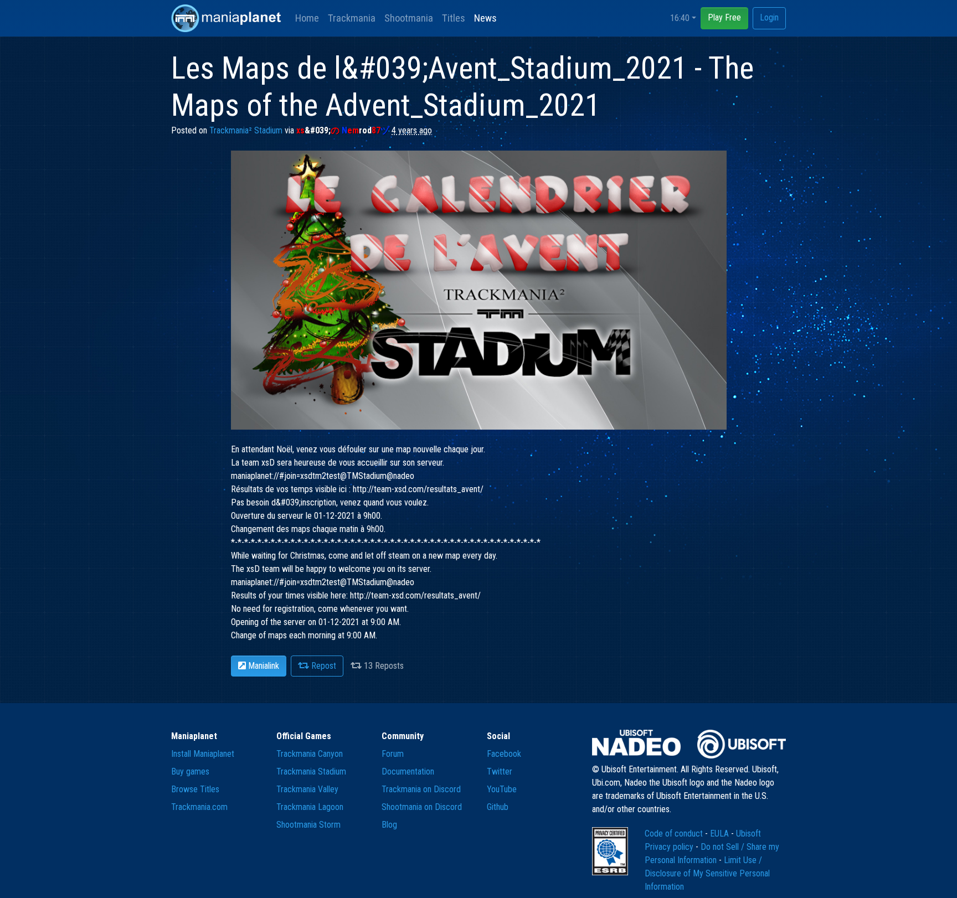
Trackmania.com (199, 807)
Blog (389, 824)
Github (497, 807)
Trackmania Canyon (309, 754)
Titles (453, 18)
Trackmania (351, 18)
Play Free (724, 17)
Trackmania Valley (307, 789)
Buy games (190, 771)
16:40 (680, 18)
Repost (322, 665)
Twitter (499, 771)
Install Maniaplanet (202, 754)
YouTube (502, 789)
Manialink (262, 665)
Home (307, 18)
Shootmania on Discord (422, 807)
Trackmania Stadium (311, 771)
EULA (720, 833)
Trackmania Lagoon (309, 807)
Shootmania (408, 18)
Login (769, 17)
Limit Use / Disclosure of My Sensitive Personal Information (707, 873)
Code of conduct (675, 833)
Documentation (408, 771)
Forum (393, 754)
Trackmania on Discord (421, 789)
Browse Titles (195, 789)
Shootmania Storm (308, 824)
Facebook (504, 754)
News (485, 18)
